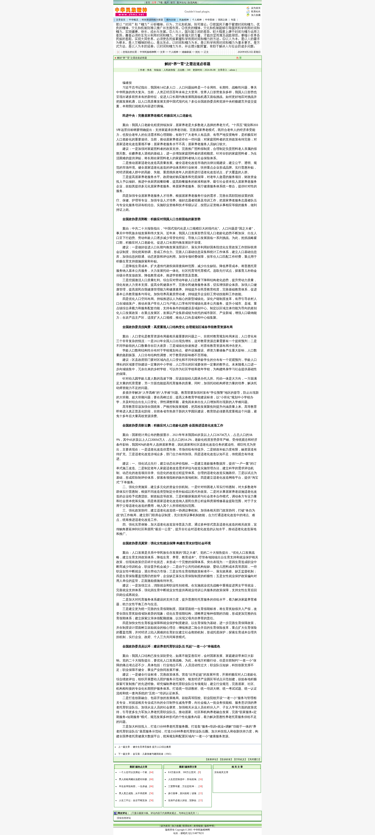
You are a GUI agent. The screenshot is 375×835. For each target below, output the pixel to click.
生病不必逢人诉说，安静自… (183, 800)
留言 (173, 2)
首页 (148, 2)
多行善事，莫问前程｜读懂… (183, 793)
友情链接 (198, 825)
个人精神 (173, 52)
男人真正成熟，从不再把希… (134, 793)
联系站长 (256, 11)
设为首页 (256, 8)
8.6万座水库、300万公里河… (183, 772)
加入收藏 (256, 15)
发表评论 (212, 759)
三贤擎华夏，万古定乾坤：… (183, 786)
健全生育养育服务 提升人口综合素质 (152, 747)
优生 (197, 52)
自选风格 (193, 2)
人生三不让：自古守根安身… (134, 800)
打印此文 (240, 759)
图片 (166, 2)
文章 (162, 52)
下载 (160, 2)
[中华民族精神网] (130, 16)
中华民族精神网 (148, 52)
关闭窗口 (254, 759)
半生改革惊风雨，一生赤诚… (134, 786)
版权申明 (209, 825)
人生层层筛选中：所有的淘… (183, 779)
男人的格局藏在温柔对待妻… (134, 779)
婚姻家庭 (186, 52)
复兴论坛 (181, 2)
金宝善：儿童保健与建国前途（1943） (153, 754)
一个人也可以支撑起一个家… (134, 772)
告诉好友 (226, 759)
